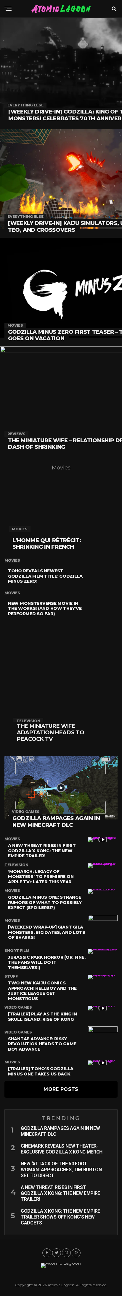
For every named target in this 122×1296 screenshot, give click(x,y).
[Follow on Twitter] (56, 1252)
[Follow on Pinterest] (76, 1252)
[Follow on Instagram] (66, 1252)
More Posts (61, 1089)
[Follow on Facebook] (46, 1252)
